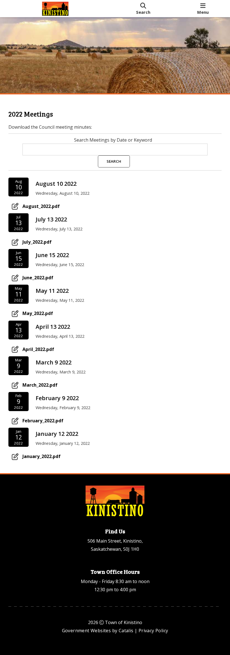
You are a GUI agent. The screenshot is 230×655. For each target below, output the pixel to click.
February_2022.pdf (42, 421)
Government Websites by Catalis (98, 630)
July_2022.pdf (37, 242)
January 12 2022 (57, 434)
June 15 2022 (52, 255)
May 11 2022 (52, 290)
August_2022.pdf (41, 206)
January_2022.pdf (41, 456)
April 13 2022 (53, 326)
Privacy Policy (153, 630)
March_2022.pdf (40, 385)
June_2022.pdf (37, 278)
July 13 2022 (51, 219)
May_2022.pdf (37, 313)
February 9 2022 (57, 398)
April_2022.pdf (38, 349)
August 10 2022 (56, 183)
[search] (143, 8)
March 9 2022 (54, 362)
